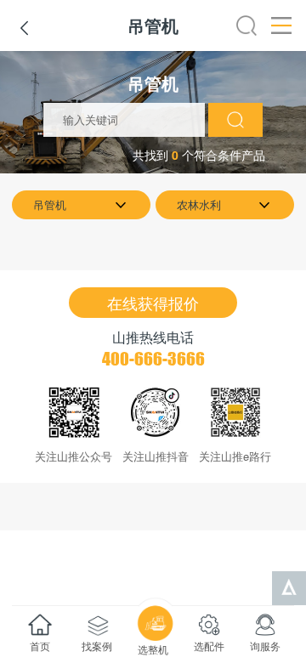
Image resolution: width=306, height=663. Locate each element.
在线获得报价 (153, 303)
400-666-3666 (153, 358)
